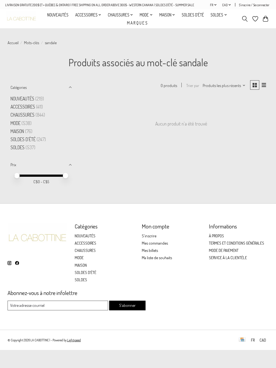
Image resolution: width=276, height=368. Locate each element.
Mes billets (150, 250)
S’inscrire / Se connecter (254, 5)
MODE (15, 123)
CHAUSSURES (22, 115)
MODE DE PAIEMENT (224, 250)
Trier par (192, 85)
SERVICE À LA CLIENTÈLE (228, 257)
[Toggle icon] (245, 19)
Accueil (13, 42)
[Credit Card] (242, 339)
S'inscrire (149, 235)
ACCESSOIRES (23, 107)
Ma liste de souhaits (157, 257)
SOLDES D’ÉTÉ (193, 15)
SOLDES (18, 147)
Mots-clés (31, 42)
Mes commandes (155, 243)
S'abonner (127, 305)
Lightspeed (74, 340)
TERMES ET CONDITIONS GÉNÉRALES (236, 243)
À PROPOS (216, 235)
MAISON (18, 131)
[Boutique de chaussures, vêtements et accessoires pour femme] (21, 18)
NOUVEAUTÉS (57, 15)
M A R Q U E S (137, 23)
